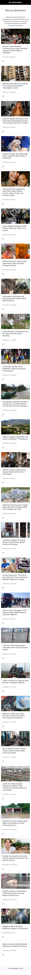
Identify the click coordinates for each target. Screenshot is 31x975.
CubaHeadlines (16, 2)
